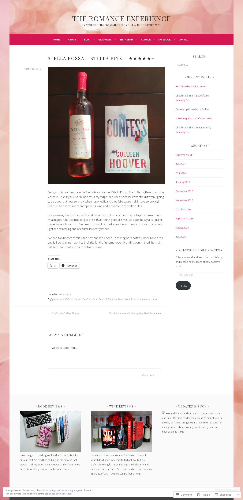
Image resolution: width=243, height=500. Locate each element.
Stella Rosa (111, 299)
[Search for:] (199, 64)
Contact (184, 39)
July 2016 (181, 236)
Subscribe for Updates (199, 250)
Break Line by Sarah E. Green (191, 86)
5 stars (60, 299)
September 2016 (184, 218)
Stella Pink (98, 299)
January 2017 (183, 182)
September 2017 (184, 155)
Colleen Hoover (73, 299)
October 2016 (183, 209)
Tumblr (146, 39)
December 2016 (184, 191)
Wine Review (131, 299)
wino (142, 299)
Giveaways (105, 39)
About (72, 39)
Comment (148, 375)
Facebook (164, 39)
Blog (87, 39)
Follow (183, 285)
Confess (87, 299)
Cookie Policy (66, 493)
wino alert (151, 299)
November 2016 (184, 200)
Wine (121, 299)
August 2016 (182, 227)
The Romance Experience (121, 18)
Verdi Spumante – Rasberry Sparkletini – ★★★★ (135, 313)
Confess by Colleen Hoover (65, 313)
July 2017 (181, 163)
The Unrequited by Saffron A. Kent (194, 118)
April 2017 (181, 173)
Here (77, 464)
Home (56, 39)
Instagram (126, 39)
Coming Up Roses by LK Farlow (192, 109)
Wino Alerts (64, 294)
